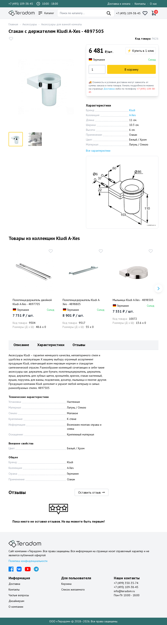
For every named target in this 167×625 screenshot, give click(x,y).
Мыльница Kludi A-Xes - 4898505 (133, 300)
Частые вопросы (19, 595)
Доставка (109, 88)
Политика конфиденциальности (28, 561)
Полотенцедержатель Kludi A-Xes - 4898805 (81, 302)
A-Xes (132, 115)
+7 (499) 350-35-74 (126, 583)
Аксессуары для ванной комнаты (61, 24)
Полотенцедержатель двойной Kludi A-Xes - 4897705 (32, 302)
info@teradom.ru (124, 591)
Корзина (66, 584)
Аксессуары (29, 24)
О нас (153, 4)
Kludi (132, 110)
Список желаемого (73, 589)
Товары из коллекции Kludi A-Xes (44, 238)
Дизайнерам (16, 601)
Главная (13, 24)
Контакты (140, 4)
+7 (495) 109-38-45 (21, 4)
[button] (158, 288)
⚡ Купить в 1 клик (140, 51)
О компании (16, 606)
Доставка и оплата (118, 4)
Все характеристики (98, 150)
